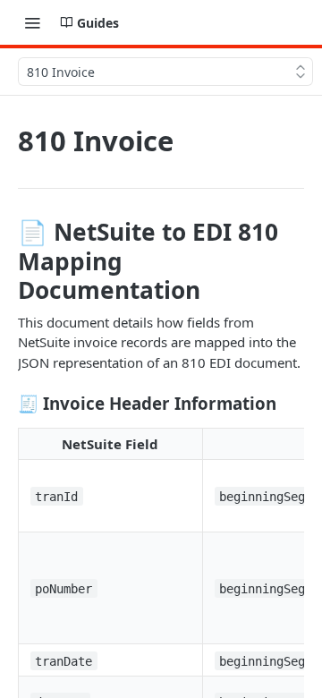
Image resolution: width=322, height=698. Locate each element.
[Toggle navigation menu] (32, 22)
